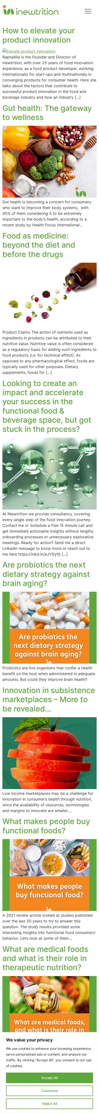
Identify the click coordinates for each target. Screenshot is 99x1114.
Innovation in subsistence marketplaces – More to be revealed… (48, 699)
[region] (49, 1073)
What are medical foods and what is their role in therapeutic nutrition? (45, 958)
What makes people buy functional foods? (46, 826)
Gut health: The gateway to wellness (47, 112)
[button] (88, 11)
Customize (49, 1091)
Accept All (49, 1078)
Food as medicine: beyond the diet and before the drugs (38, 245)
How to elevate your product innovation (38, 35)
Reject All (49, 1104)
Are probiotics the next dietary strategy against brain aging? (46, 574)
